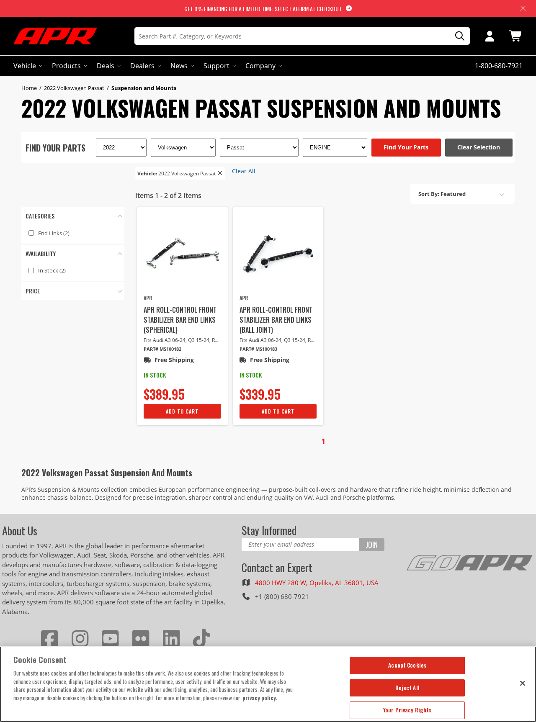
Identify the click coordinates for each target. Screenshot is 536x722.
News (179, 65)
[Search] (456, 36)
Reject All (407, 687)
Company (260, 65)
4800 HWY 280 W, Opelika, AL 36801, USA (317, 582)
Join (372, 544)
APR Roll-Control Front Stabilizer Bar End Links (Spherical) (180, 320)
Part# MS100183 (258, 349)
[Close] (522, 683)
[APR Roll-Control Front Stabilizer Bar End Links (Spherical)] (182, 254)
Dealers (142, 65)
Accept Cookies (407, 665)
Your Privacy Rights (407, 710)
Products (66, 65)
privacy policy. (260, 698)
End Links (54, 233)
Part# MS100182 (162, 349)
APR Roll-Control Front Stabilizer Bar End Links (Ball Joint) (276, 320)
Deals (105, 65)
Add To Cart (182, 411)
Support (216, 65)
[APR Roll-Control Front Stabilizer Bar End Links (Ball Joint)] (278, 254)
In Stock (52, 270)
